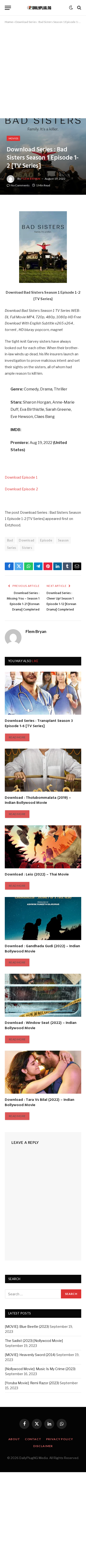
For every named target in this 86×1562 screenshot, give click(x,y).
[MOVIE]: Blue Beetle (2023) (27, 1326)
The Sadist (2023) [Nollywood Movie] (34, 1341)
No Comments (20, 185)
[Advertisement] (43, 73)
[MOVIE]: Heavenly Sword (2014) (30, 1355)
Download (26, 540)
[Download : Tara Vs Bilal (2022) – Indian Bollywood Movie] (43, 1072)
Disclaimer (43, 1446)
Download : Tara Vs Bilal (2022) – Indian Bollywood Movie (39, 1102)
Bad (10, 540)
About (14, 1439)
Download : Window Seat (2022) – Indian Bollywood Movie (40, 1025)
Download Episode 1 (21, 477)
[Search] (78, 7)
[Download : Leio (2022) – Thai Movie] (43, 846)
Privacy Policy (59, 1439)
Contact (33, 1439)
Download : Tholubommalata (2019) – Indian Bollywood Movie (38, 800)
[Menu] (8, 7)
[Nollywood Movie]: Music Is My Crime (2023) (40, 1369)
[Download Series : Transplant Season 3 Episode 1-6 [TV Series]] (43, 693)
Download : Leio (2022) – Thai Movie (37, 874)
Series (11, 548)
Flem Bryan (30, 178)
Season (63, 540)
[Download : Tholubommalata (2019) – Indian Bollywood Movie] (43, 770)
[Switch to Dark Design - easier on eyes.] (71, 7)
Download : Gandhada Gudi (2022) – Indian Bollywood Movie (42, 949)
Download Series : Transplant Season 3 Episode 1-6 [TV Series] (39, 723)
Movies (13, 138)
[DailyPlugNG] (41, 7)
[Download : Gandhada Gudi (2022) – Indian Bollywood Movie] (43, 918)
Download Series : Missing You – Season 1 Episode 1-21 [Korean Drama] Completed (23, 601)
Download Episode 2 (21, 489)
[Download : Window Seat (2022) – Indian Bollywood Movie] (43, 995)
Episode (46, 540)
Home (9, 22)
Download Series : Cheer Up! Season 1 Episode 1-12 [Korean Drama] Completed (61, 601)
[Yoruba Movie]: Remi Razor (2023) (32, 1383)
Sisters (27, 548)
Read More (17, 737)
